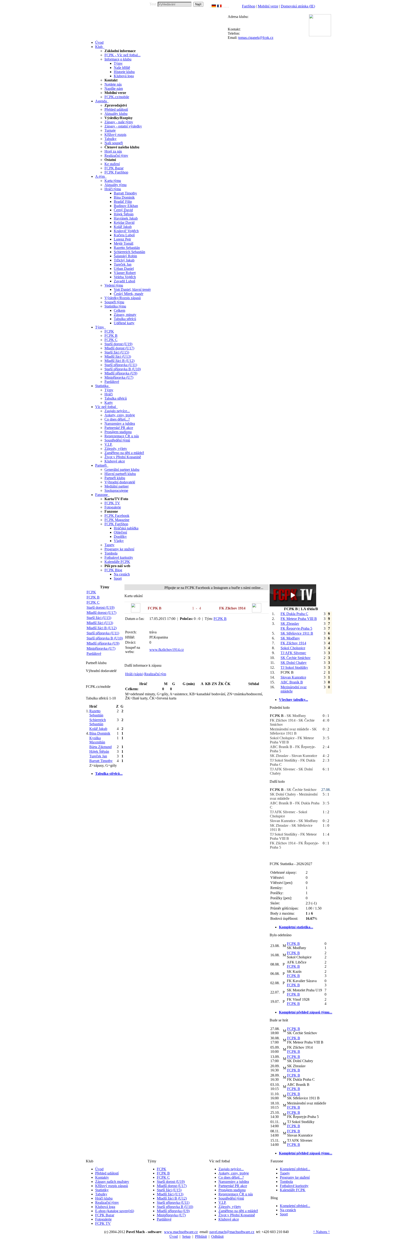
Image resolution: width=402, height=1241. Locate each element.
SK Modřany (290, 638)
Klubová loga (124, 76)
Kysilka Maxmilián (97, 740)
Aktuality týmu (115, 185)
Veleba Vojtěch (125, 277)
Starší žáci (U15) (116, 352)
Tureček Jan (122, 264)
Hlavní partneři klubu (120, 474)
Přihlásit (201, 1236)
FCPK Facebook (116, 516)
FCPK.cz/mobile (116, 97)
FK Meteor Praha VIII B (299, 619)
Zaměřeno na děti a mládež (124, 453)
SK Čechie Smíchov (296, 658)
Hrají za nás (113, 151)
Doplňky (120, 537)
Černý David (123, 210)
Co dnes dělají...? (117, 419)
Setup (186, 1236)
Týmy (118, 63)
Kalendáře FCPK (117, 562)
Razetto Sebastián (127, 248)
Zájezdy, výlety (115, 449)
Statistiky (102, 1190)
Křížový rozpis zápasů (111, 1186)
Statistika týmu (115, 306)
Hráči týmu (112, 189)
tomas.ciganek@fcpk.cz (255, 38)
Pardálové (111, 382)
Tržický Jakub (124, 260)
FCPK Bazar (114, 168)
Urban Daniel (124, 269)
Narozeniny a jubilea (119, 423)
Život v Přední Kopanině (122, 457)
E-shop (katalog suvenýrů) (114, 1211)
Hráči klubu (104, 1198)
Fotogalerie (112, 507)
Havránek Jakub (126, 218)
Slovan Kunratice (293, 677)
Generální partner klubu (121, 470)
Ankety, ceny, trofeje (119, 415)
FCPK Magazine (116, 520)
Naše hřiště (122, 68)
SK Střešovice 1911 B (297, 633)
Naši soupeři (113, 143)
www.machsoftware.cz (181, 1232)
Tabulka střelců (125, 319)
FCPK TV (112, 503)
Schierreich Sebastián (129, 252)
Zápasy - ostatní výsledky (123, 126)
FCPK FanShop (116, 172)
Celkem (119, 310)
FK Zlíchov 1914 (293, 643)
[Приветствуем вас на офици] (225, 6)
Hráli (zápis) (134, 674)
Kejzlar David (124, 222)
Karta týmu (112, 181)
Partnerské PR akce (118, 428)
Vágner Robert (125, 273)
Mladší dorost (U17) (119, 348)
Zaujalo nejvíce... (117, 411)
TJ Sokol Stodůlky (294, 667)
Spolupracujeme (116, 490)
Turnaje (110, 130)
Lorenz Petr (122, 239)
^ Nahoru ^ (321, 1232)
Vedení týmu (113, 285)
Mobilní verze (268, 6)
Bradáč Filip (123, 202)
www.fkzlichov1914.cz (166, 650)
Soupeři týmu (114, 302)
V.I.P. (108, 444)
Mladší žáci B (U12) (119, 361)
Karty (108, 403)
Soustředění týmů (117, 440)
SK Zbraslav (290, 624)
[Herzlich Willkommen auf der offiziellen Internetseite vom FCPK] (213, 6)
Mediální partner (116, 486)
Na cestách (122, 574)
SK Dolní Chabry (294, 663)
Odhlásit (217, 1236)
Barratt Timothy (125, 193)
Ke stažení (112, 164)
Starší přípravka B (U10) (122, 369)
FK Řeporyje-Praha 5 (296, 628)
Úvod (99, 1169)
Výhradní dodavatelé (119, 482)
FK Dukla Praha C (294, 614)
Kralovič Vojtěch (126, 231)
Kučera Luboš (124, 235)
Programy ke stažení (119, 549)
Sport (118, 578)
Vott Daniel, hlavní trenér (132, 289)
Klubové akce (114, 461)
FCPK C (110, 340)
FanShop (248, 6)
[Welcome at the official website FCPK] (210, 6)
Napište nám (113, 88)
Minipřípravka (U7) (118, 377)
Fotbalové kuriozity (118, 557)
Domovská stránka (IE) (298, 6)
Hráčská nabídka (126, 528)
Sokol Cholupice (293, 648)
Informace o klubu (117, 59)
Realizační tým (155, 674)
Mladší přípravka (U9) (120, 373)
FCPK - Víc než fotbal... (122, 55)
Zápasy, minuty (125, 315)
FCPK (109, 331)
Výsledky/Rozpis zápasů (122, 298)
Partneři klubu (114, 478)
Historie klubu (124, 72)
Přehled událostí (116, 109)
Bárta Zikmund (100, 747)
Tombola (110, 553)
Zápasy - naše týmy (118, 122)
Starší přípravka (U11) (120, 365)
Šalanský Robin (125, 256)
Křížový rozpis (115, 135)
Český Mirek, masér (128, 294)
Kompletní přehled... (295, 1169)
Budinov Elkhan (126, 206)
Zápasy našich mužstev (112, 1182)
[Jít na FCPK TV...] (293, 605)
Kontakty (102, 1177)
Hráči (108, 394)
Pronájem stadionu (118, 432)
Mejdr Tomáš (123, 243)
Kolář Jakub (123, 227)
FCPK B (110, 336)
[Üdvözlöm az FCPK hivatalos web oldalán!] (228, 6)
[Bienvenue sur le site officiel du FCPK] (219, 6)
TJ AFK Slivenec (293, 653)
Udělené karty (124, 323)
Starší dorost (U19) (118, 344)
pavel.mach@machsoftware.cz (231, 1232)
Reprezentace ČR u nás (121, 436)
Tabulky (110, 139)
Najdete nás (113, 84)
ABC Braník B (292, 682)
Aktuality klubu (115, 114)
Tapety (109, 545)
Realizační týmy (116, 155)
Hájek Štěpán (124, 214)
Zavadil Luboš (124, 281)
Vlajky (119, 541)
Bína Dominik (124, 197)
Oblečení (120, 532)
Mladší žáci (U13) (117, 356)
